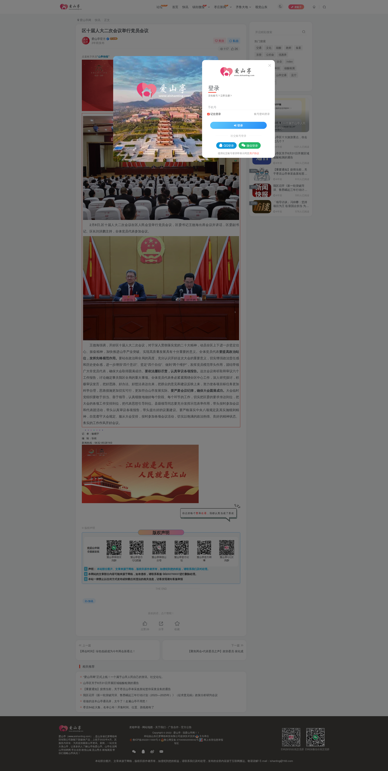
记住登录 (215, 114)
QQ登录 (229, 145)
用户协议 (254, 153)
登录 (240, 125)
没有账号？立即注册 (219, 95)
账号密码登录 (262, 114)
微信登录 (252, 145)
